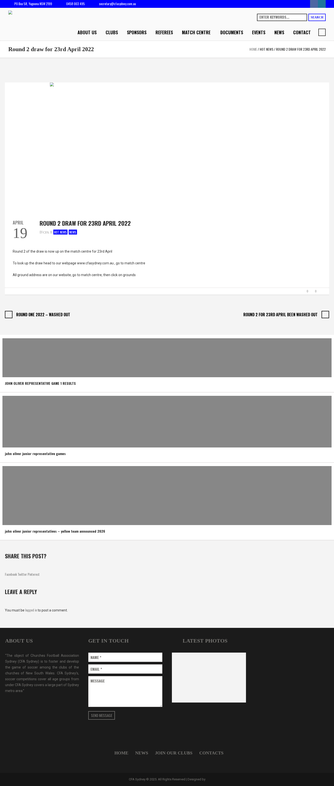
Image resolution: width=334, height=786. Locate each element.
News (72, 232)
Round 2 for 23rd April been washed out (280, 314)
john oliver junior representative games (35, 453)
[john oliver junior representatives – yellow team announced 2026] (39, 495)
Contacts (211, 753)
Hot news (266, 49)
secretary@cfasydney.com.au (117, 3)
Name (95, 657)
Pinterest (34, 574)
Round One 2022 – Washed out (43, 314)
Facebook (11, 574)
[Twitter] (322, 4)
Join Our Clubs (173, 753)
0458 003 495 (75, 3)
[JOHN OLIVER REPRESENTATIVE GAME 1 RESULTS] (39, 357)
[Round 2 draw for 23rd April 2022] (167, 146)
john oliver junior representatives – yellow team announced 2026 (55, 531)
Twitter (22, 574)
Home (253, 49)
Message (97, 680)
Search (317, 17)
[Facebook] (314, 4)
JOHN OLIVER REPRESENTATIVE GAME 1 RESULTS (40, 383)
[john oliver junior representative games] (39, 421)
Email (96, 669)
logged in (31, 609)
